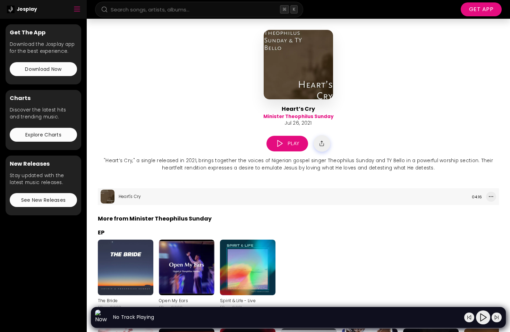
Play (294, 143)
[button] (280, 144)
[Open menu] (77, 9)
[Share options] (322, 143)
